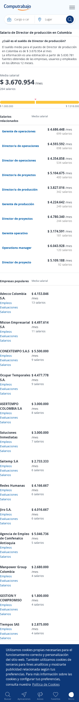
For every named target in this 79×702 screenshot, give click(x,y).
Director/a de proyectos (19, 175)
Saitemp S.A (9, 461)
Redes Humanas (12, 485)
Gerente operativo (15, 233)
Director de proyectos (17, 218)
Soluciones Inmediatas (9, 434)
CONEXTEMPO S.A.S (14, 351)
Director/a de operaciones (20, 146)
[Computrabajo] (17, 7)
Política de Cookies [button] (46, 684)
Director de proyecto (16, 262)
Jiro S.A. (5, 509)
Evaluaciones (9, 307)
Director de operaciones (19, 160)
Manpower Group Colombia (13, 569)
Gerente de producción (18, 204)
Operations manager (16, 248)
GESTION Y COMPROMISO (11, 597)
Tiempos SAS (9, 624)
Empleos (6, 303)
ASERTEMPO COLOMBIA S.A (11, 406)
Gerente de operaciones (18, 131)
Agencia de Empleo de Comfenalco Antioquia (14, 538)
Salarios (5, 312)
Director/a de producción (19, 189)
